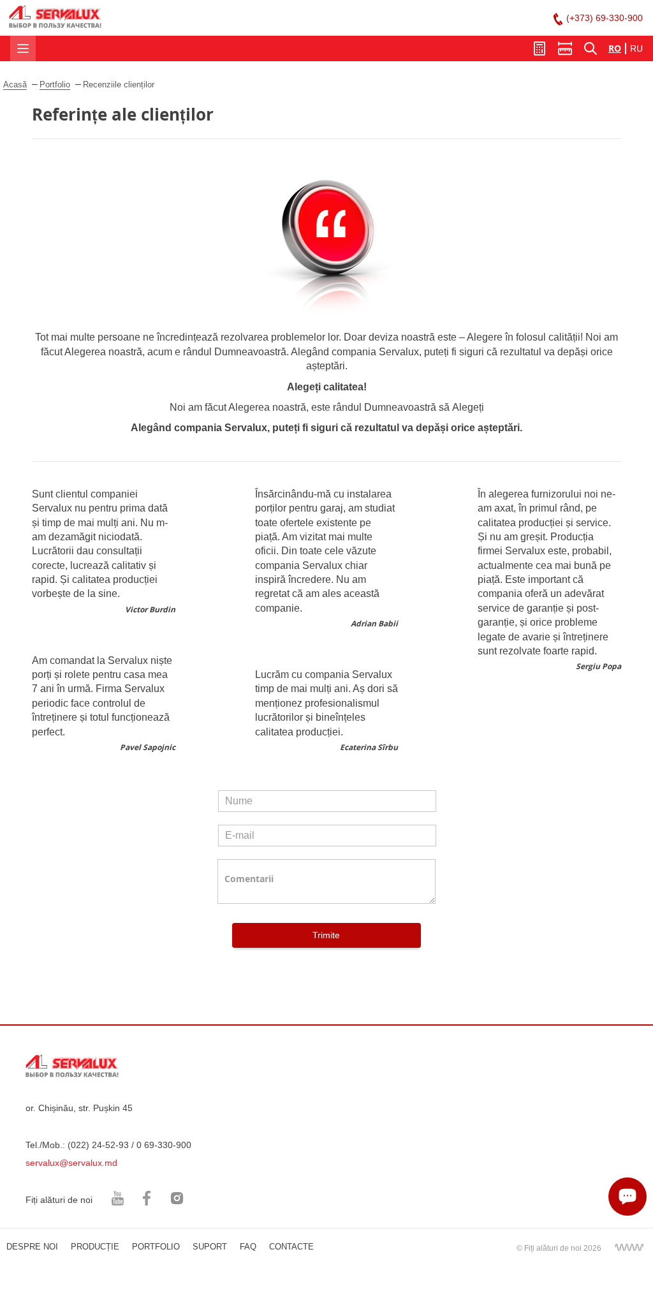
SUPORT (210, 1246)
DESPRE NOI (32, 1246)
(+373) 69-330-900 (604, 18)
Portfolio (55, 84)
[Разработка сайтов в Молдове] (628, 1247)
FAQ (248, 1246)
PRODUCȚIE (95, 1246)
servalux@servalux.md (71, 1163)
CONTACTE (291, 1246)
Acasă (15, 84)
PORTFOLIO (156, 1246)
